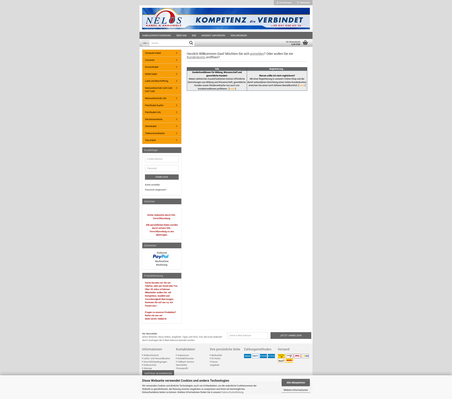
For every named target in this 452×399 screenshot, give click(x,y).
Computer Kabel (153, 53)
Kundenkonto (196, 57)
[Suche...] (191, 43)
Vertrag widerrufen (158, 373)
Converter (149, 60)
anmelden (257, 54)
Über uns (181, 35)
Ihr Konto (215, 358)
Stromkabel (150, 126)
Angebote (214, 365)
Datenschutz (149, 365)
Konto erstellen (152, 184)
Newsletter (181, 365)
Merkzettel (304, 2)
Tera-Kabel (150, 140)
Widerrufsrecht (151, 355)
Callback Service (185, 361)
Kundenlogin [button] (285, 2)
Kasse (214, 361)
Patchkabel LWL (153, 112)
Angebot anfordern (213, 35)
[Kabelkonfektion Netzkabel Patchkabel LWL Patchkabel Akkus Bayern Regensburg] (226, 18)
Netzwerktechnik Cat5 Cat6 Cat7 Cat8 (158, 90)
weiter (232, 88)
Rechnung (161, 264)
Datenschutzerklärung (232, 392)
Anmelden (161, 177)
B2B (194, 35)
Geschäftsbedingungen (155, 361)
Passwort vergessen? (155, 189)
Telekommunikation (155, 133)
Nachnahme (162, 261)
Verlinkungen (238, 35)
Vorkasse (162, 252)
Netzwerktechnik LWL (156, 98)
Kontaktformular (185, 358)
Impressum (183, 355)
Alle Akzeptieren (296, 382)
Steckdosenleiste (153, 119)
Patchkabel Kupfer (154, 105)
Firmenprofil (182, 368)
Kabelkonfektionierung (156, 35)
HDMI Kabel (151, 74)
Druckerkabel (151, 67)
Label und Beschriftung (156, 81)
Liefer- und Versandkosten (156, 358)
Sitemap (147, 368)
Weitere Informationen (296, 390)
